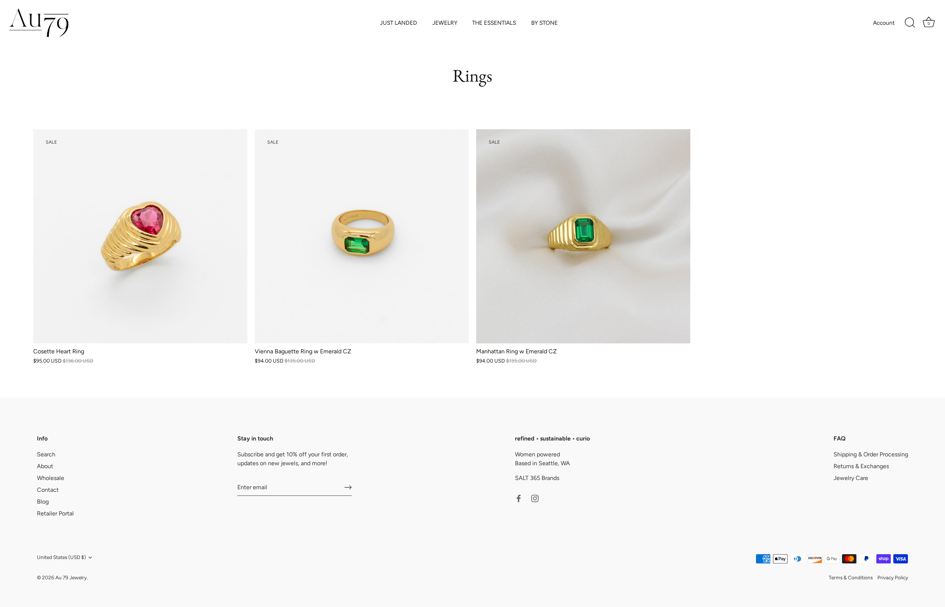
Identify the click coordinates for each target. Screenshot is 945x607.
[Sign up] (348, 487)
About (45, 466)
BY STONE (544, 22)
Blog (43, 501)
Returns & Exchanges (861, 466)
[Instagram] (535, 497)
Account (884, 22)
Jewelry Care (851, 477)
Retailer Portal (55, 513)
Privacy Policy (892, 577)
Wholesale (50, 477)
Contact (48, 489)
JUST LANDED (398, 22)
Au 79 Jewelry (71, 577)
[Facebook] (518, 497)
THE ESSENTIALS (494, 22)
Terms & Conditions (851, 577)
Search (46, 454)
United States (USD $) (61, 557)
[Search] (910, 23)
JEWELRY (444, 22)
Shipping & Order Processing (871, 454)
